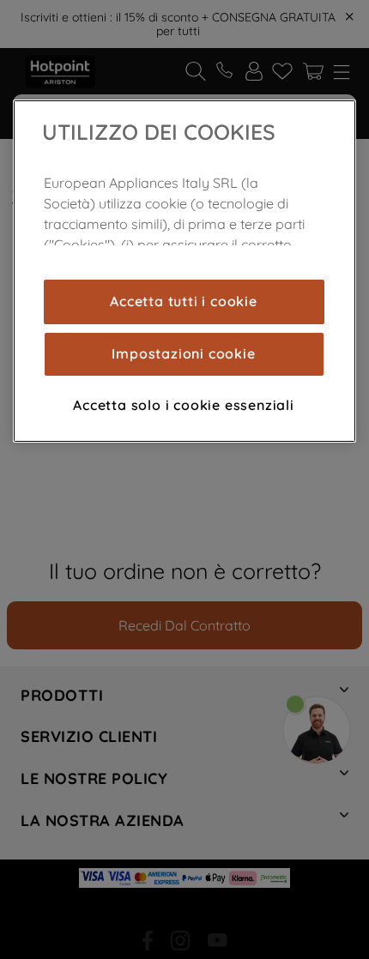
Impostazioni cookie (183, 353)
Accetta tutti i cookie (183, 301)
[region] (184, 271)
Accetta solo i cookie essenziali (183, 404)
